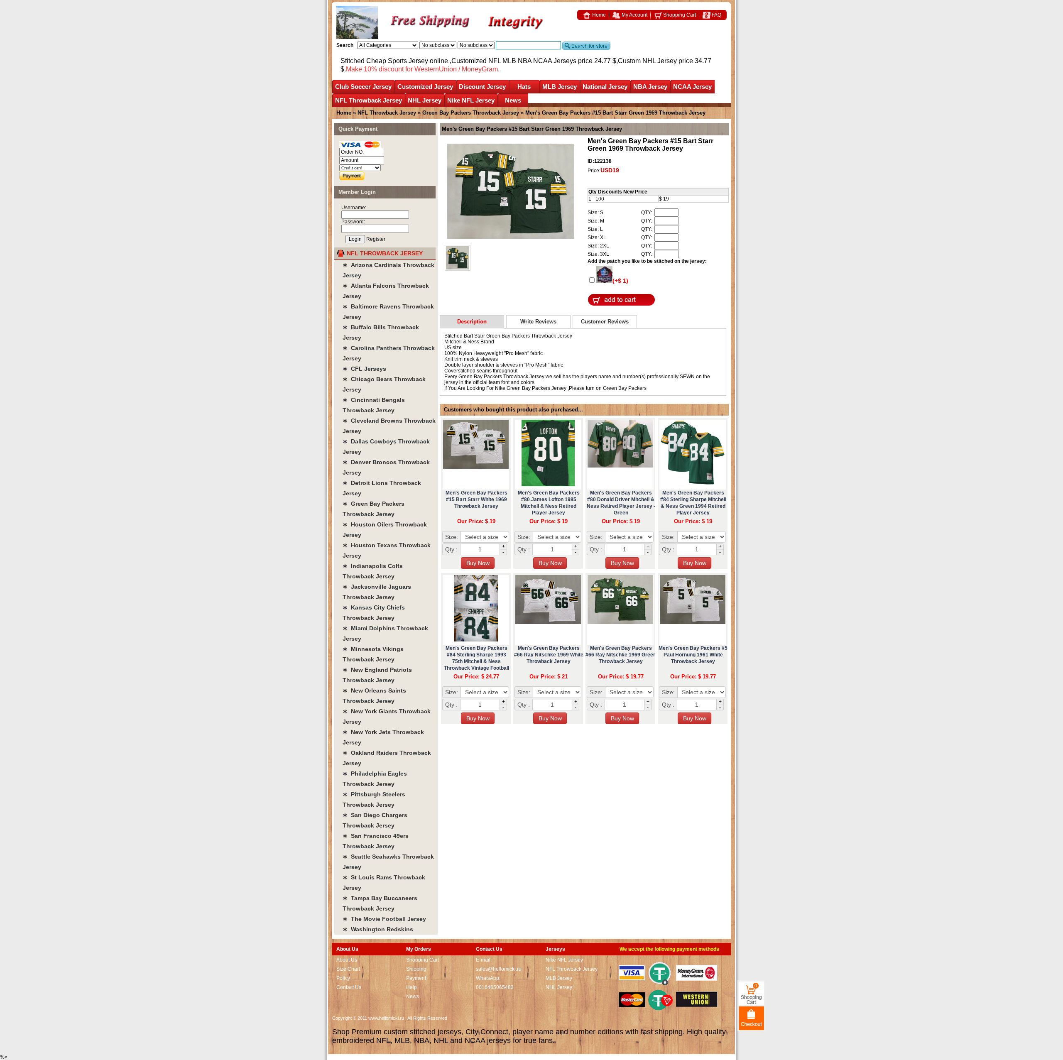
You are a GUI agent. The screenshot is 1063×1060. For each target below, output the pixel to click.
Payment (416, 978)
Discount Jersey (482, 86)
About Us (346, 960)
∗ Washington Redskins (378, 929)
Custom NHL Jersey (647, 60)
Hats (524, 86)
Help (411, 987)
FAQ (715, 15)
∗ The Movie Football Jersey (384, 919)
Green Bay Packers (625, 388)
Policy (343, 978)
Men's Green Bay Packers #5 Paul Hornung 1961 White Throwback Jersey (693, 654)
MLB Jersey (559, 86)
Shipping (416, 969)
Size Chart (348, 969)
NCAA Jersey (692, 86)
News (513, 100)
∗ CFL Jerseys (364, 368)
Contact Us (348, 987)
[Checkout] (751, 1018)
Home (598, 15)
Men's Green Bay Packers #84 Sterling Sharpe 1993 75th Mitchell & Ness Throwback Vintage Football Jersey (476, 661)
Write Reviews (538, 321)
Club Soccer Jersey (363, 86)
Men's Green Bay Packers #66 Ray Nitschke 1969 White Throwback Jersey (548, 654)
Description (472, 321)
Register (375, 239)
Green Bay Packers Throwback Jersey (470, 113)
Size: (451, 537)
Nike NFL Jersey (471, 100)
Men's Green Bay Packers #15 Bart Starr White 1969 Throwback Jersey (476, 499)
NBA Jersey (650, 86)
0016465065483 (495, 987)
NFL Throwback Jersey (368, 100)
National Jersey (605, 86)
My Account (633, 15)
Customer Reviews (605, 321)
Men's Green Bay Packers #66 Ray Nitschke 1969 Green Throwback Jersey (620, 654)
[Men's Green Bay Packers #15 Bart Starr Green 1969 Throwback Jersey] (510, 192)
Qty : (451, 549)
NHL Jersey (424, 100)
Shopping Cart (679, 15)
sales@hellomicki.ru (499, 969)
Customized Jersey (425, 86)
